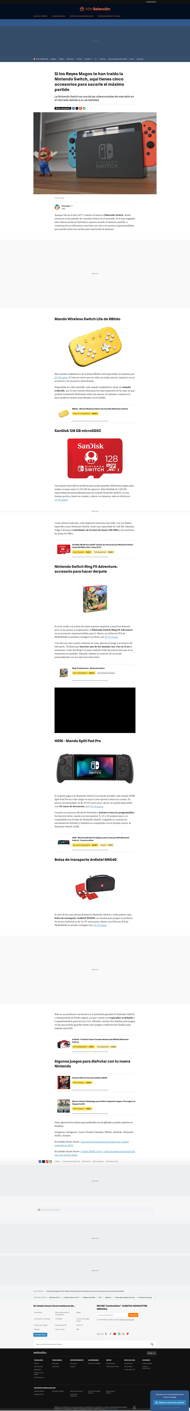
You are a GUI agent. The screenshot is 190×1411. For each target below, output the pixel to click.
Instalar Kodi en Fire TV (71, 1297)
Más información (111, 1409)
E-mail (84, 108)
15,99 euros (100, 925)
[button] (67, 206)
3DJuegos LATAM (58, 1391)
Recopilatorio (99, 1161)
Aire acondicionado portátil (117, 59)
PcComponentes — (104, 552)
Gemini (79, 59)
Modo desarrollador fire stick (125, 1297)
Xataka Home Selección (95, 8)
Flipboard (80, 108)
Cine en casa (59, 1329)
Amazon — (107, 845)
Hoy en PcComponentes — (85, 413)
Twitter (77, 108)
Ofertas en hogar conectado (81, 16)
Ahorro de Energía (40, 1325)
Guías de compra (40, 16)
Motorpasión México (110, 1392)
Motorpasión (110, 1363)
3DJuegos (55, 1363)
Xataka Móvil (38, 1366)
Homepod (140, 59)
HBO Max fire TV (54, 1297)
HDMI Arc (108, 1297)
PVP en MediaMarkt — (84, 673)
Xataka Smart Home (38, 1373)
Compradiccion (129, 1369)
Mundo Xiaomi (39, 1377)
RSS (123, 1333)
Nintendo (87, 1161)
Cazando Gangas (58, 16)
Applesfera (37, 1369)
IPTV (100, 1297)
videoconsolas (113, 1161)
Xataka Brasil (38, 1394)
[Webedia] (151, 1)
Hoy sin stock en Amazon (106, 673)
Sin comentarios (64, 108)
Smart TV (79, 1325)
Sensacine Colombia (73, 1395)
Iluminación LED (61, 1325)
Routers (37, 1329)
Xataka (36, 1363)
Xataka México (39, 1391)
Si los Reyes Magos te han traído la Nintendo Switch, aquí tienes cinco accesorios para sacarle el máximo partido (85, 1291)
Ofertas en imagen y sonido (109, 16)
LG (96, 59)
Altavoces (70, 59)
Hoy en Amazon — (82, 552)
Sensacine (73, 1363)
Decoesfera (128, 1366)
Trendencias (128, 1363)
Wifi (77, 1329)
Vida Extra (55, 1366)
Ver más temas (40, 1335)
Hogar (78, 1312)
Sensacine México (76, 1391)
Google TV (88, 59)
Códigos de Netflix (89, 1297)
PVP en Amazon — (82, 1082)
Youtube (114, 1333)
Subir (150, 1353)
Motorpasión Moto (112, 1366)
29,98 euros (61, 377)
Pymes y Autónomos (146, 1367)
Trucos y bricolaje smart (82, 1320)
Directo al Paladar (94, 1363)
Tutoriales (58, 1319)
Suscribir (133, 1315)
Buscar (152, 1344)
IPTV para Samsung (145, 1297)
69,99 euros (111, 636)
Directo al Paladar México (94, 1392)
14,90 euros (61, 499)
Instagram (119, 1333)
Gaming (102, 59)
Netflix (61, 59)
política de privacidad (126, 1319)
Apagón (53, 59)
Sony (131, 59)
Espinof (72, 1366)
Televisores (38, 1312)
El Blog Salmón (147, 1363)
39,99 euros (96, 806)
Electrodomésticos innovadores (62, 1313)
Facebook (73, 108)
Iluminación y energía (42, 1319)
